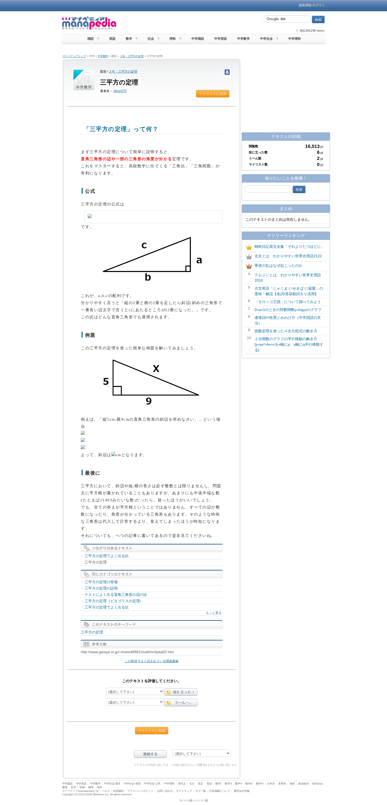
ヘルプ (106, 790)
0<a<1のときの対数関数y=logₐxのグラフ (288, 310)
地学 (99, 787)
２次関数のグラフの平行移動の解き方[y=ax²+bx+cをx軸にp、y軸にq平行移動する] (289, 344)
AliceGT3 (120, 91)
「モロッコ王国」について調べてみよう (288, 302)
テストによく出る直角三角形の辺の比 (116, 594)
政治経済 (303, 783)
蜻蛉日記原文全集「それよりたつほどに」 (290, 246)
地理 (292, 783)
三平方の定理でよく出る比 (107, 556)
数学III (260, 783)
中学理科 (294, 39)
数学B (248, 783)
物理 (90, 787)
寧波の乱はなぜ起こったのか (278, 265)
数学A (228, 783)
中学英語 (220, 39)
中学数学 (243, 39)
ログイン (318, 5)
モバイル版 (185, 800)
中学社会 (266, 39)
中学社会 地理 (132, 783)
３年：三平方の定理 (131, 56)
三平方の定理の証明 (101, 588)
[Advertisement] (189, 23)
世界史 (282, 783)
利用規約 (118, 790)
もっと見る (214, 613)
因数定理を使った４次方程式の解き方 (286, 331)
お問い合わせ (165, 790)
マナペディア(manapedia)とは (80, 790)
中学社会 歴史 (112, 783)
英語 (112, 39)
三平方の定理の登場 (101, 582)
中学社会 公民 (152, 783)
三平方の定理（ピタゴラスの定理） (114, 601)
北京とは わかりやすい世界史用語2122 (288, 256)
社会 (151, 39)
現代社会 (317, 783)
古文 (192, 783)
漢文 (200, 783)
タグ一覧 (200, 790)
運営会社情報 (242, 790)
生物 (82, 787)
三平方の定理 (92, 632)
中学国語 (197, 39)
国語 (90, 39)
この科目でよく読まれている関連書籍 (151, 661)
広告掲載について (219, 790)
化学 (73, 787)
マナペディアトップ (74, 56)
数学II (238, 783)
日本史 (271, 783)
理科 (173, 39)
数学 (129, 39)
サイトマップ (184, 790)
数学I (218, 783)
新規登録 (305, 5)
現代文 (182, 783)
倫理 (64, 787)
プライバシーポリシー (140, 790)
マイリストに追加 (212, 93)
